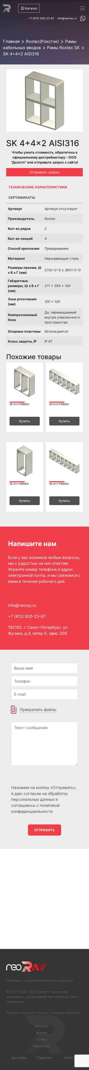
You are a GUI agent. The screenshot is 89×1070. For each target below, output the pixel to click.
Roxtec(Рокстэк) (42, 41)
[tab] (44, 188)
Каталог (41, 1026)
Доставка (19, 1057)
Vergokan (57, 1013)
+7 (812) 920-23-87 (41, 18)
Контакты (41, 1046)
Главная (11, 41)
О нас (41, 1039)
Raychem (13, 1013)
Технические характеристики (37, 187)
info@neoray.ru (66, 18)
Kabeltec (73, 1013)
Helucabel (29, 1013)
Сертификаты (21, 197)
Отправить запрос (45, 172)
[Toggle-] (82, 8)
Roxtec (43, 1013)
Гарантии (44, 1057)
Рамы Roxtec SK (63, 47)
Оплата (70, 1057)
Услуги (41, 1033)
